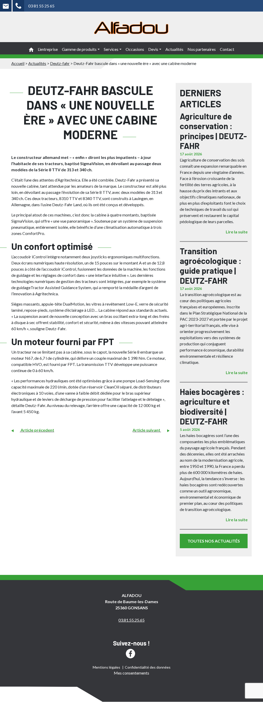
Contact (227, 49)
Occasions (135, 49)
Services (111, 49)
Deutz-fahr (60, 63)
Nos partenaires (201, 49)
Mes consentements (131, 672)
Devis (153, 49)
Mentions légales (106, 667)
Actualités (174, 49)
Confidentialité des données (148, 667)
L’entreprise (48, 49)
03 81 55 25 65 (41, 5)
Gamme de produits (79, 49)
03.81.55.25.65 (131, 620)
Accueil (17, 63)
